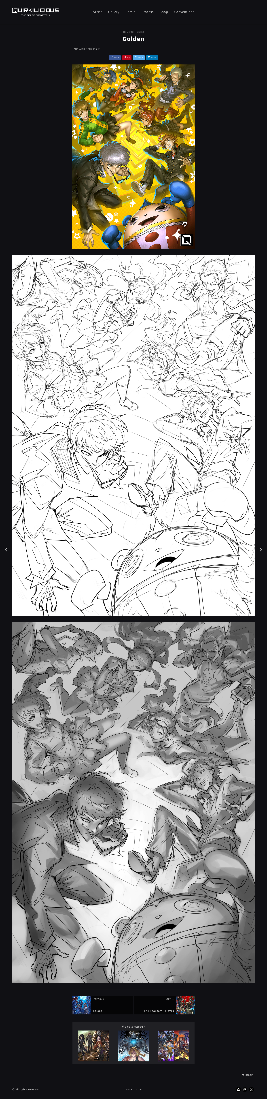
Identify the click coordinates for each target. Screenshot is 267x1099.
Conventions (184, 12)
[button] (247, 1075)
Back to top (134, 1089)
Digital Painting (135, 31)
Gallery (113, 12)
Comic (130, 12)
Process (147, 12)
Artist (97, 12)
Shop (164, 12)
